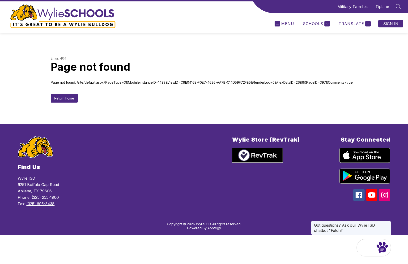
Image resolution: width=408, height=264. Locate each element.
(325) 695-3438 (40, 203)
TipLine (382, 6)
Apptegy (214, 228)
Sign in (390, 23)
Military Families (352, 6)
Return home (64, 98)
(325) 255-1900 (45, 197)
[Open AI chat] (382, 247)
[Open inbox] (365, 247)
